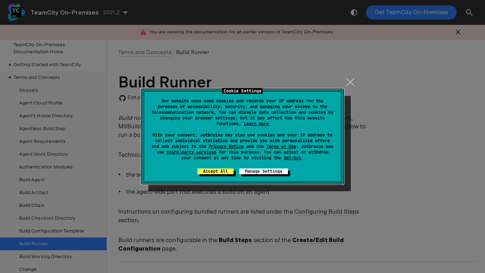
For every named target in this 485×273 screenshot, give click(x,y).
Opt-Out (292, 158)
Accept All (215, 171)
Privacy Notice (226, 146)
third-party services (191, 152)
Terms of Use (281, 146)
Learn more (256, 124)
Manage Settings (263, 171)
